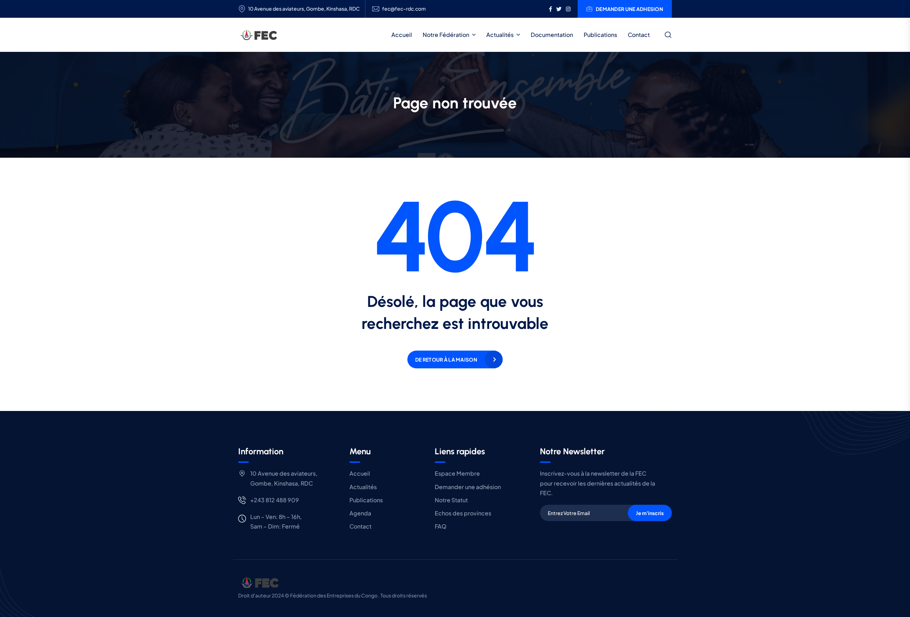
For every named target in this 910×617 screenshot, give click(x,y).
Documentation (552, 34)
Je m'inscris (650, 513)
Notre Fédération (446, 34)
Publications (600, 34)
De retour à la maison (446, 359)
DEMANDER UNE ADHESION (629, 9)
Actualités (500, 34)
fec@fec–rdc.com (404, 9)
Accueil (401, 34)
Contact (639, 34)
